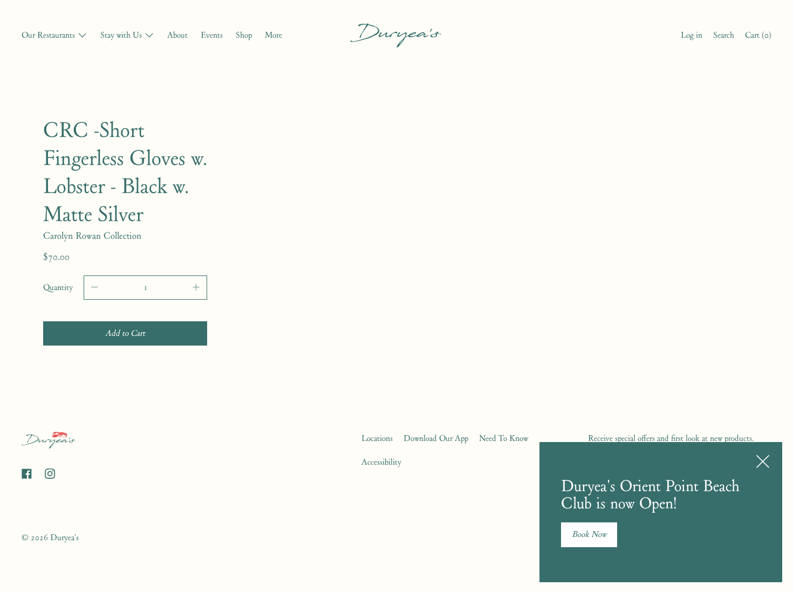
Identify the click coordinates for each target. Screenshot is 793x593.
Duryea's (64, 537)
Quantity (58, 287)
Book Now (589, 534)
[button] (724, 37)
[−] (94, 287)
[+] (196, 287)
